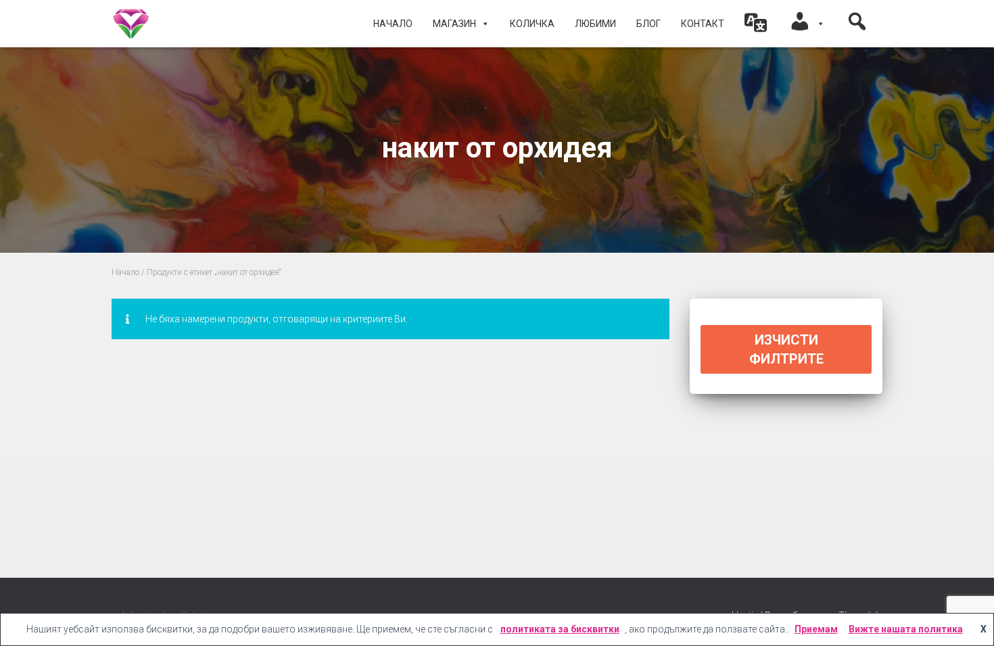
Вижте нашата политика (906, 629)
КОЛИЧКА (532, 23)
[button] (756, 23)
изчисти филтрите (786, 349)
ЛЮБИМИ (595, 23)
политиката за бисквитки (559, 629)
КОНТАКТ (702, 23)
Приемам (816, 629)
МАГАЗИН (454, 23)
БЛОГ (648, 23)
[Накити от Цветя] (130, 24)
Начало (392, 23)
